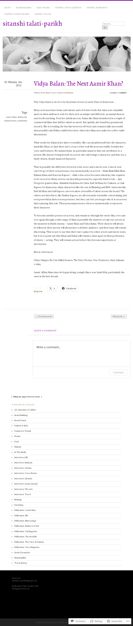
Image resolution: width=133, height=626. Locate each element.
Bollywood (22, 117)
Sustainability (20, 558)
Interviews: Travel (22, 494)
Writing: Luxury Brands (16, 14)
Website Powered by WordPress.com (54, 622)
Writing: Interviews (96, 7)
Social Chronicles (22, 552)
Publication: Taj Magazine (25, 531)
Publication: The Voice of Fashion (29, 542)
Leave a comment (119, 92)
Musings (69, 92)
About (7, 7)
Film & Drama (43, 7)
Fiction (17, 436)
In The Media (20, 452)
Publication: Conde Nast (25, 510)
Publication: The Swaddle (25, 536)
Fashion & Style (21, 425)
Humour (17, 447)
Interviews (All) (21, 457)
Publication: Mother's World (26, 526)
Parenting (18, 505)
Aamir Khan (11, 117)
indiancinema (10, 120)
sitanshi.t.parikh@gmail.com (24, 580)
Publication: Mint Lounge (25, 521)
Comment (118, 372)
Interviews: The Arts (23, 489)
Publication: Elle (21, 515)
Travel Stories (20, 563)
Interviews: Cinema (23, 468)
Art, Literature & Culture (25, 410)
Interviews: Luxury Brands (26, 484)
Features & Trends (22, 431)
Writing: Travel (42, 14)
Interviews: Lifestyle (23, 478)
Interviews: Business (23, 462)
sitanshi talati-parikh (32, 23)
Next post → (119, 316)
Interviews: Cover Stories (25, 473)
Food (16, 441)
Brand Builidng (21, 415)
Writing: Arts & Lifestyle (68, 7)
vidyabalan (22, 120)
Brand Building (24, 7)
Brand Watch (20, 420)
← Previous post (44, 316)
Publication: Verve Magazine (26, 547)
